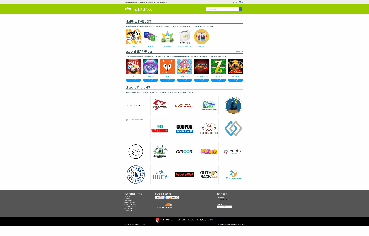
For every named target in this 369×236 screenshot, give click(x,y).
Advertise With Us (129, 210)
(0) (242, 2)
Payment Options (129, 202)
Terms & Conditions (130, 206)
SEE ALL (239, 52)
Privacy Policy (128, 208)
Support (127, 198)
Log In (236, 2)
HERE (211, 220)
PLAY (133, 80)
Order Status (128, 200)
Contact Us (127, 197)
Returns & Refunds (130, 204)
